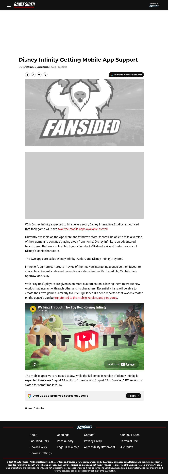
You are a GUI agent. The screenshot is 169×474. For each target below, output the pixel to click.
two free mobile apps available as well (82, 229)
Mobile (40, 408)
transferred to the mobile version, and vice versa (85, 297)
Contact (89, 435)
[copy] (45, 74)
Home (28, 408)
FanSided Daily (39, 441)
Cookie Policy (38, 447)
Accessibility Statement (99, 447)
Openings (63, 435)
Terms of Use (129, 441)
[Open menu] (9, 5)
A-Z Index (126, 447)
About (33, 435)
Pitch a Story (65, 441)
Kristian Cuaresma (36, 66)
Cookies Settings (41, 453)
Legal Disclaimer (68, 447)
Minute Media (21, 462)
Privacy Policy (93, 441)
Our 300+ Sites (129, 435)
